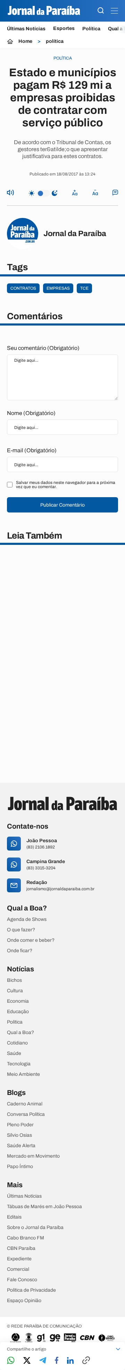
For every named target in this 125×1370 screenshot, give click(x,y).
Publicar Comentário (62, 505)
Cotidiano (17, 1043)
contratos (23, 288)
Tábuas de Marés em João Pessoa (44, 1206)
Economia (18, 1001)
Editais (14, 1217)
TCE (84, 288)
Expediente (19, 1259)
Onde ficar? (19, 950)
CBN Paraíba (21, 1248)
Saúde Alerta (21, 1145)
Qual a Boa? (20, 1032)
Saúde (14, 1053)
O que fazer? (21, 929)
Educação (18, 1011)
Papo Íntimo (20, 1166)
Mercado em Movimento (33, 1156)
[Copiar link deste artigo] (86, 1360)
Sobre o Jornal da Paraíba (35, 1227)
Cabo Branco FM (25, 1238)
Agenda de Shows (27, 919)
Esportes (64, 28)
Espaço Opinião (24, 1300)
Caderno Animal (24, 1104)
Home (25, 41)
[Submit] (101, 11)
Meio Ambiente (23, 1074)
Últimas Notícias (26, 28)
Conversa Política (26, 1114)
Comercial (18, 1269)
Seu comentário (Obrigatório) (43, 348)
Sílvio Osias (19, 1135)
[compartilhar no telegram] (42, 1360)
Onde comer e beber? (31, 940)
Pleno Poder (20, 1124)
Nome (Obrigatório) (31, 413)
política (55, 41)
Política (91, 28)
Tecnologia (19, 1064)
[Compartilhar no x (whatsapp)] (27, 1361)
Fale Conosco (22, 1279)
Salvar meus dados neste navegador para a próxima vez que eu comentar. (65, 484)
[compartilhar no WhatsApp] (11, 1360)
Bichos (14, 980)
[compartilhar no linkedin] (70, 1361)
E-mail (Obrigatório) (32, 450)
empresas (58, 288)
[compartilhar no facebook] (56, 1361)
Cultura (15, 990)
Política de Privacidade (31, 1290)
